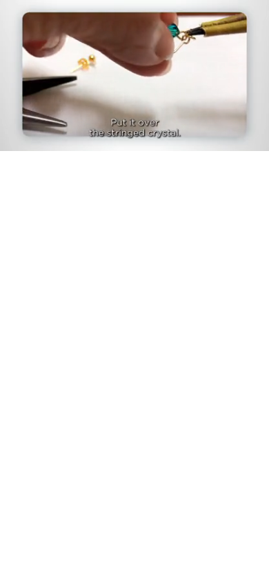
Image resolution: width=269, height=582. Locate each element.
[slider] (134, 122)
